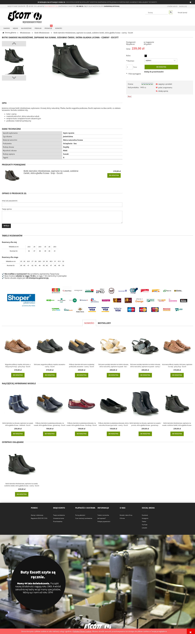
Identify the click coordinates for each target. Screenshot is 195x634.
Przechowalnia (57, 521)
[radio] (145, 55)
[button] (163, 84)
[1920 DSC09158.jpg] (14, 55)
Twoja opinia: (7, 209)
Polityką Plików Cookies (82, 631)
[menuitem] (6, 28)
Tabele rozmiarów (103, 515)
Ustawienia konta (58, 518)
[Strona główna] (25, 16)
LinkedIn (144, 528)
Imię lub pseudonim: (10, 201)
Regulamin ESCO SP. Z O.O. (39, 518)
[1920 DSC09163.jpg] (14, 72)
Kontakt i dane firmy (126, 515)
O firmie (122, 518)
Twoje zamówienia (59, 515)
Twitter (144, 521)
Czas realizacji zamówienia (83, 518)
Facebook (145, 515)
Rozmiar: (130, 61)
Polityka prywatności (104, 521)
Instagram (145, 518)
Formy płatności (80, 515)
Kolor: (128, 55)
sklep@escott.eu (51, 6)
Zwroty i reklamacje (37, 515)
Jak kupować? (102, 518)
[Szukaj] (170, 12)
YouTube (144, 525)
